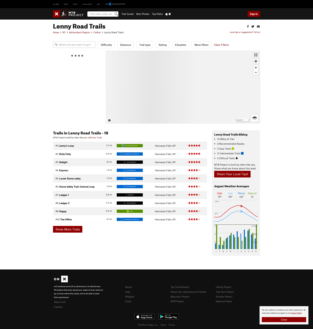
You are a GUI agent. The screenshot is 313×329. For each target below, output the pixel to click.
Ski (98, 4)
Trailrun (87, 4)
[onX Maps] (61, 281)
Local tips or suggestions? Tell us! (245, 32)
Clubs (128, 301)
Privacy (172, 325)
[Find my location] (255, 61)
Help (127, 291)
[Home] (70, 13)
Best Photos (142, 13)
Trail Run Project (225, 291)
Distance (125, 44)
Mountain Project (180, 296)
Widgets (129, 296)
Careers (58, 306)
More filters (201, 44)
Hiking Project (223, 286)
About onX (60, 301)
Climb (56, 4)
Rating (163, 44)
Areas (56, 32)
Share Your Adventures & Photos (188, 291)
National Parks (224, 301)
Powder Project (224, 296)
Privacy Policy (296, 313)
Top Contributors (180, 286)
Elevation (180, 44)
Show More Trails (67, 229)
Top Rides (157, 13)
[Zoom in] (255, 67)
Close (284, 319)
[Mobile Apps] (168, 13)
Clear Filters (221, 44)
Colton (97, 32)
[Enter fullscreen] (255, 55)
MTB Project (177, 301)
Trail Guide (127, 13)
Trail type (144, 44)
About (128, 286)
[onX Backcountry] (115, 4)
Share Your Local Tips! (232, 174)
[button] (248, 26)
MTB (66, 4)
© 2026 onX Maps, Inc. (148, 325)
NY (64, 32)
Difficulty (106, 44)
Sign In (254, 13)
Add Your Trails (95, 137)
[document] (284, 315)
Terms (163, 325)
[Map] (183, 87)
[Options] (254, 118)
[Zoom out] (255, 72)
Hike (75, 4)
